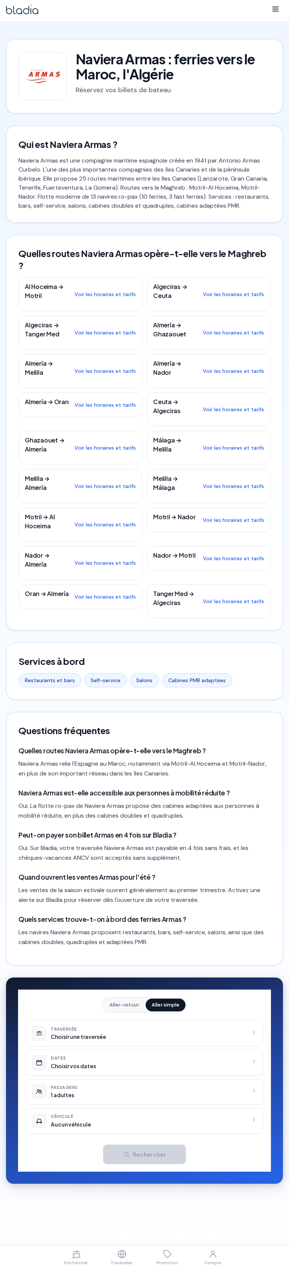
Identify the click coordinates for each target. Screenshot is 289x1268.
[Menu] (275, 9)
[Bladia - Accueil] (22, 9)
